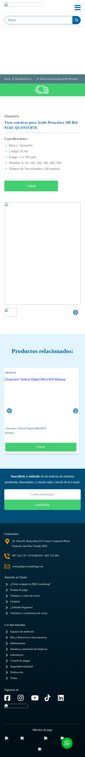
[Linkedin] (62, 698)
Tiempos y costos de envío (25, 595)
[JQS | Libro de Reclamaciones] (16, 712)
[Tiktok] (49, 698)
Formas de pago (19, 589)
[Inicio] (23, 7)
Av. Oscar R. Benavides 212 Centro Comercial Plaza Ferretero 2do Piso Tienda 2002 (41, 543)
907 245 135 (19, 555)
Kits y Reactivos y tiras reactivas (28, 637)
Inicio (7, 78)
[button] (10, 312)
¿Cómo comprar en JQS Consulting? (30, 584)
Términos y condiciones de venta (28, 613)
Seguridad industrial (21, 666)
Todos (13, 678)
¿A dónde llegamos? (21, 607)
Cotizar (31, 186)
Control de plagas (20, 660)
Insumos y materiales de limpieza (28, 649)
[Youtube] (35, 698)
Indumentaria (17, 643)
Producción (16, 672)
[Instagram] (22, 698)
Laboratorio (17, 654)
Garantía (15, 601)
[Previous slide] (9, 410)
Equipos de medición (22, 631)
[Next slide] (75, 312)
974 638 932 (35, 555)
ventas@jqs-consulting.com (27, 566)
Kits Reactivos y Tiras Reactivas (24, 79)
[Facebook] (9, 698)
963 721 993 (52, 555)
